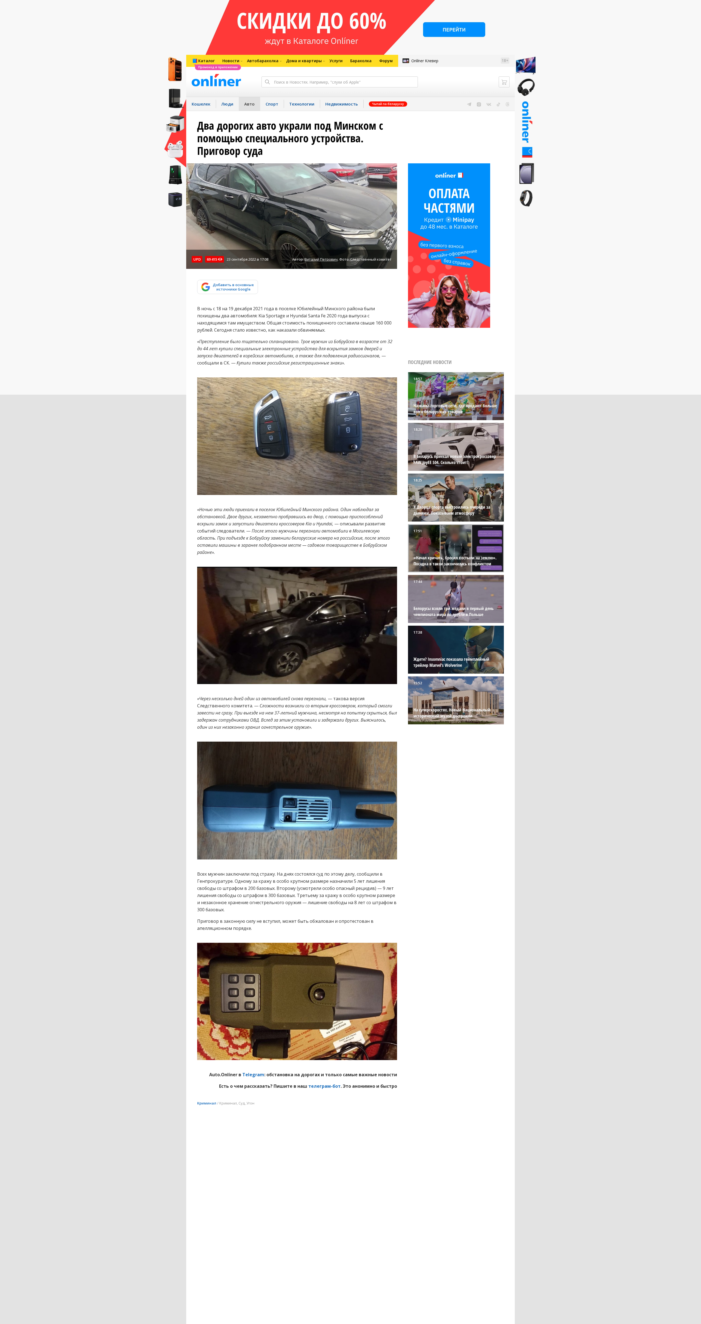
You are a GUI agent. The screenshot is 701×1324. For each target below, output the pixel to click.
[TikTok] (498, 104)
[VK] (489, 104)
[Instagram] (479, 104)
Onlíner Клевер (424, 60)
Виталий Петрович (321, 259)
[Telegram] (469, 104)
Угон (250, 1103)
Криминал (206, 1103)
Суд (242, 1103)
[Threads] (507, 104)
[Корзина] (504, 81)
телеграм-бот (324, 1086)
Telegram (253, 1075)
